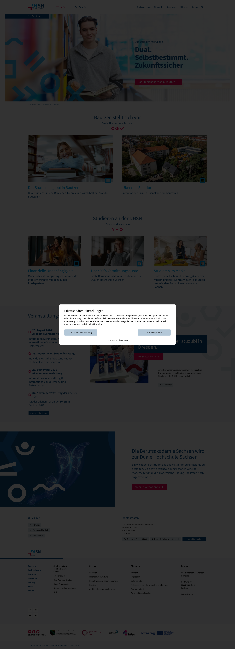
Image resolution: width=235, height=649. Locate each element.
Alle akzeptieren (154, 332)
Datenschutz (112, 340)
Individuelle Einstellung (81, 332)
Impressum (123, 340)
